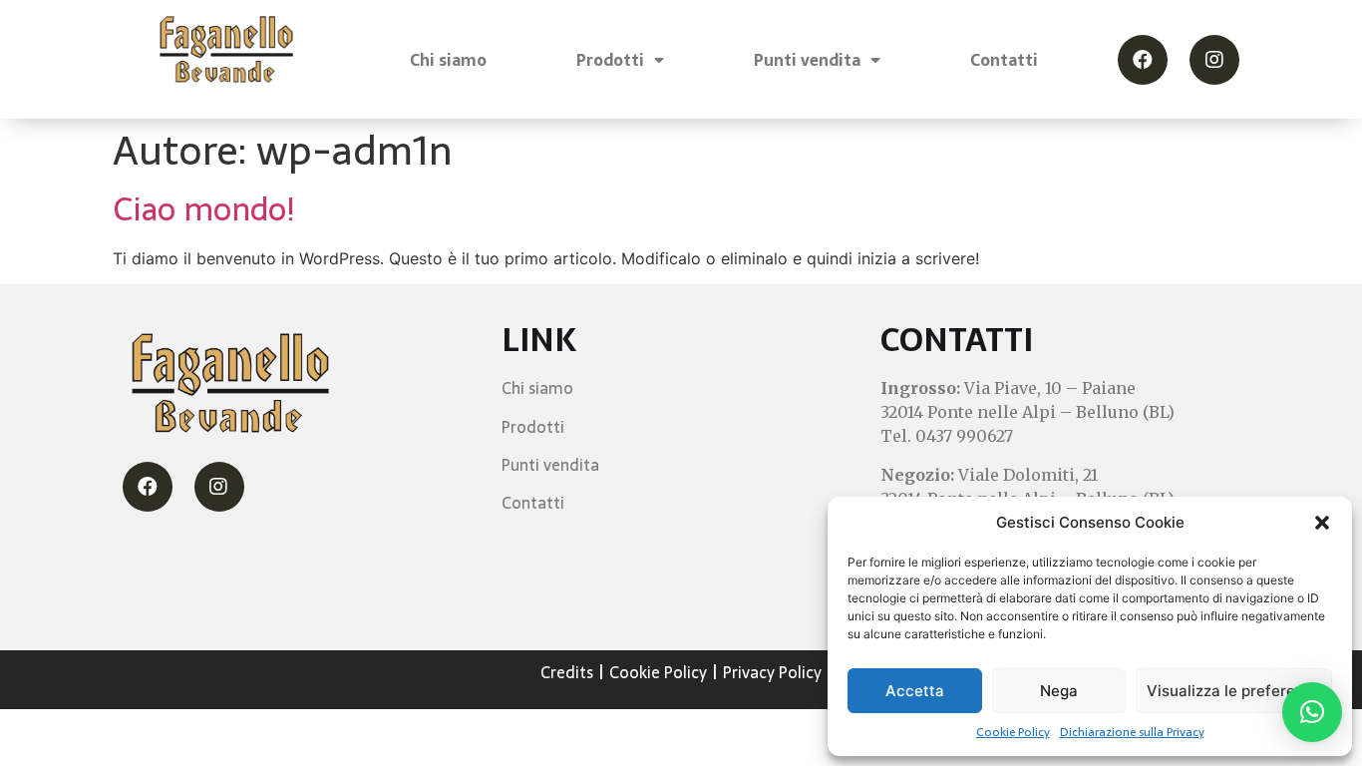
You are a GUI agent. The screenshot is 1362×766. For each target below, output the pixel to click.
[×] (1312, 712)
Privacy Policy (772, 672)
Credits (566, 672)
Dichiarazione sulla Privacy (1132, 732)
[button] (1322, 523)
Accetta (914, 690)
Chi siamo (448, 60)
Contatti (1004, 60)
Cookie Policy (1013, 732)
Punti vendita (807, 60)
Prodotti (610, 60)
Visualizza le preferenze (1234, 690)
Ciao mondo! (204, 209)
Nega (1059, 690)
